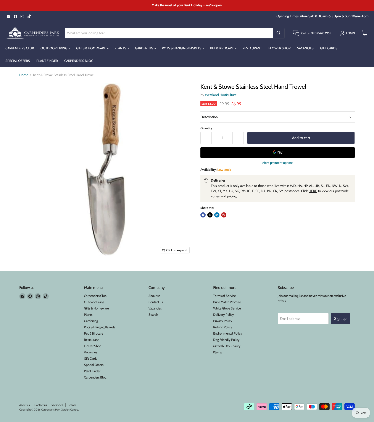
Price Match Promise (227, 302)
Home (23, 75)
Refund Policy (222, 327)
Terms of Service (224, 296)
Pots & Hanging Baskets (182, 48)
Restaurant (252, 48)
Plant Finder (47, 61)
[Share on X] (210, 214)
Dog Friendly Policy (226, 340)
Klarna (217, 352)
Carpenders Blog (78, 61)
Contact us (155, 302)
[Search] (278, 33)
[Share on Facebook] (203, 214)
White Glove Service (227, 308)
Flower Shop (279, 48)
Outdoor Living (54, 48)
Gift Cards (328, 48)
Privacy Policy (222, 321)
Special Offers (17, 61)
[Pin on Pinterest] (223, 214)
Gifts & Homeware (91, 48)
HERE (313, 191)
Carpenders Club (19, 48)
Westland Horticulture (221, 95)
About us (154, 296)
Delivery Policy (223, 315)
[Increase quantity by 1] (238, 138)
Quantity (206, 128)
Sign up (340, 318)
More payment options (277, 163)
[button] (348, 33)
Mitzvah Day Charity (226, 346)
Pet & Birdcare (222, 48)
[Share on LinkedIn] (216, 214)
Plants (120, 48)
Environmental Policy (227, 333)
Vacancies (305, 48)
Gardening (144, 48)
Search (153, 315)
